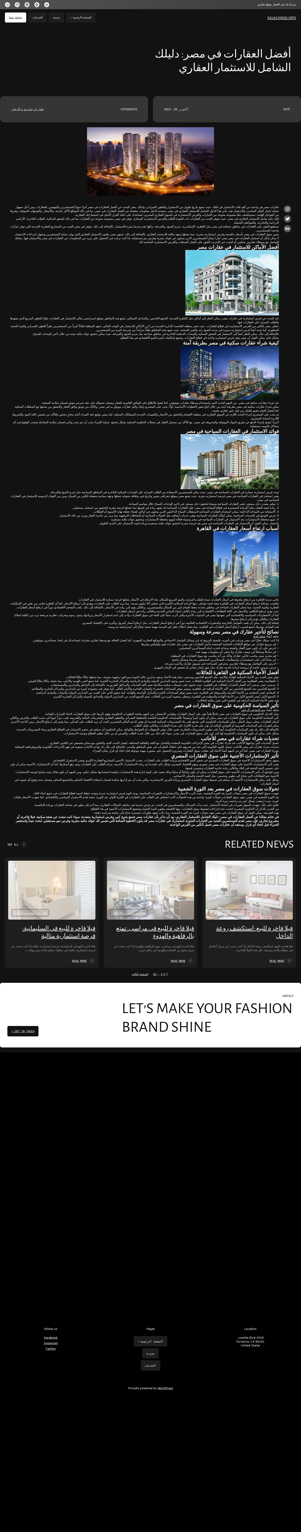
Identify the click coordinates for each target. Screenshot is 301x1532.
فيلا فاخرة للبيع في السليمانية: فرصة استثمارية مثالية (58, 932)
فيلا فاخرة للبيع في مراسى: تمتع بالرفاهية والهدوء (155, 932)
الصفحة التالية (140, 974)
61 (155, 974)
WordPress (165, 1388)
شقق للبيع (259, 637)
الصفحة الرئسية (82, 17)
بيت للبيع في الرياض (253, 710)
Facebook (51, 1338)
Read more (276, 961)
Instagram (51, 1343)
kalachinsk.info (281, 17)
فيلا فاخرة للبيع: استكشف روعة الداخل (254, 932)
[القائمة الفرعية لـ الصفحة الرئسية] (71, 17)
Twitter (50, 1349)
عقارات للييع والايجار (27, 109)
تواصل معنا (15, 17)
